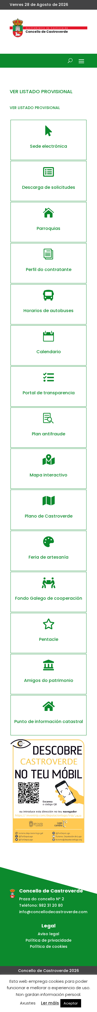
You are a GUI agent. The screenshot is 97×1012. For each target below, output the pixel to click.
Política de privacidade (48, 940)
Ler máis (50, 1003)
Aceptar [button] (71, 1003)
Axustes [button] (28, 1003)
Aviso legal (48, 934)
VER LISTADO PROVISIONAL (35, 107)
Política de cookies (48, 946)
